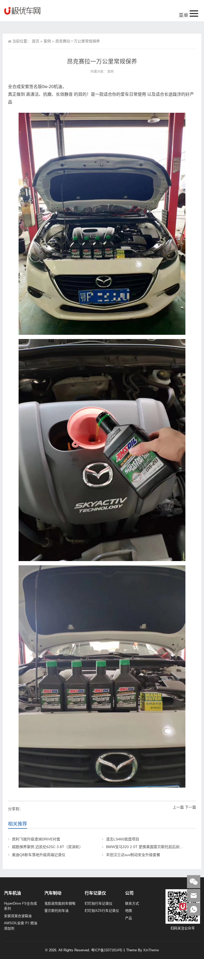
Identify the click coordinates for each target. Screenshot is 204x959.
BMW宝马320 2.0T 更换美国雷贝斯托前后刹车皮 (146, 847)
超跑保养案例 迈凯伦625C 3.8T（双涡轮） (47, 847)
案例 (47, 41)
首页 (35, 41)
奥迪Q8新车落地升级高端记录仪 (38, 855)
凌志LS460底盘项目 (122, 839)
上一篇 (178, 807)
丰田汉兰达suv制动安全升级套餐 (133, 855)
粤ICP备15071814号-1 (108, 950)
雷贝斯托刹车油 (56, 911)
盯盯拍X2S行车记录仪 (102, 911)
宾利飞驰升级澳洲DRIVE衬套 (36, 839)
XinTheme (151, 950)
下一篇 (190, 807)
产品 (128, 918)
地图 (128, 911)
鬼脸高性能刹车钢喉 (59, 903)
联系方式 (132, 903)
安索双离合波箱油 (18, 916)
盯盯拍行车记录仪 (98, 903)
